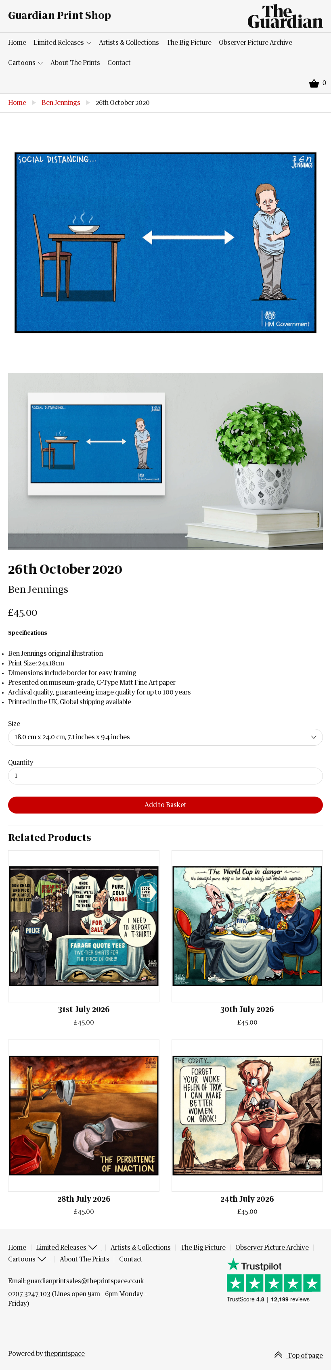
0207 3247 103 (29, 1294)
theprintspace (64, 1354)
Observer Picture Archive (255, 43)
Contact (119, 63)
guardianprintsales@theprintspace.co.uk (85, 1281)
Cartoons (22, 63)
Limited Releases (59, 43)
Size (14, 724)
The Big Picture (189, 43)
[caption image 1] (165, 243)
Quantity (21, 762)
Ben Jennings (61, 103)
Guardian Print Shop (59, 16)
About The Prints (75, 63)
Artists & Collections (129, 43)
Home (17, 43)
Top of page (304, 1356)
